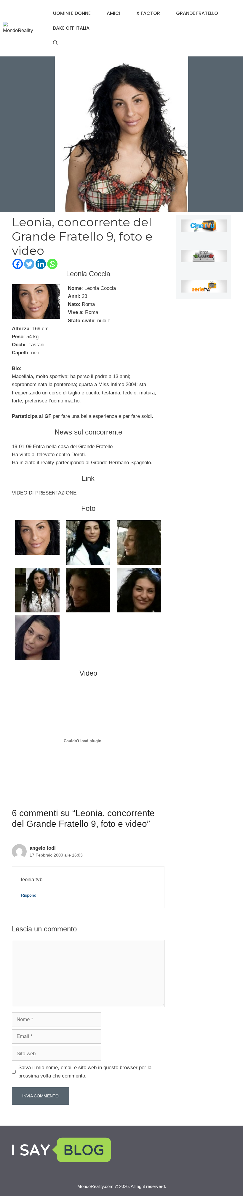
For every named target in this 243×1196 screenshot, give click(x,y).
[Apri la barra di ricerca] (55, 43)
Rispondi (29, 895)
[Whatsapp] (52, 264)
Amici (113, 13)
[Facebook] (17, 264)
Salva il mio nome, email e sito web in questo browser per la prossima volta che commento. (84, 1071)
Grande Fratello (197, 13)
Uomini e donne (72, 13)
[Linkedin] (41, 264)
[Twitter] (29, 264)
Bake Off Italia (71, 28)
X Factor (148, 13)
